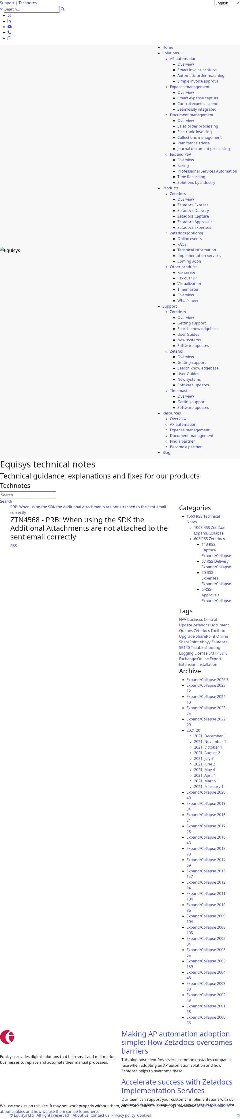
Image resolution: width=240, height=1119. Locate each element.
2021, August (207, 752)
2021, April (205, 775)
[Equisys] (10, 249)
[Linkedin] (9, 21)
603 (197, 538)
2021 (193, 730)
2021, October (208, 747)
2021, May (204, 769)
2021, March (206, 781)
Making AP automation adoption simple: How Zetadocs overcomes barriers (176, 1042)
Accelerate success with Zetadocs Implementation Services (176, 1086)
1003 (198, 527)
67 (204, 561)
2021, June (204, 764)
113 (205, 544)
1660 (191, 516)
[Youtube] (10, 26)
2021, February (208, 786)
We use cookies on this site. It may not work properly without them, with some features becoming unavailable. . (114, 1108)
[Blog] (9, 38)
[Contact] (9, 32)
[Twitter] (9, 15)
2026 (223, 679)
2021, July (204, 758)
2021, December (210, 735)
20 (204, 572)
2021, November (210, 741)
